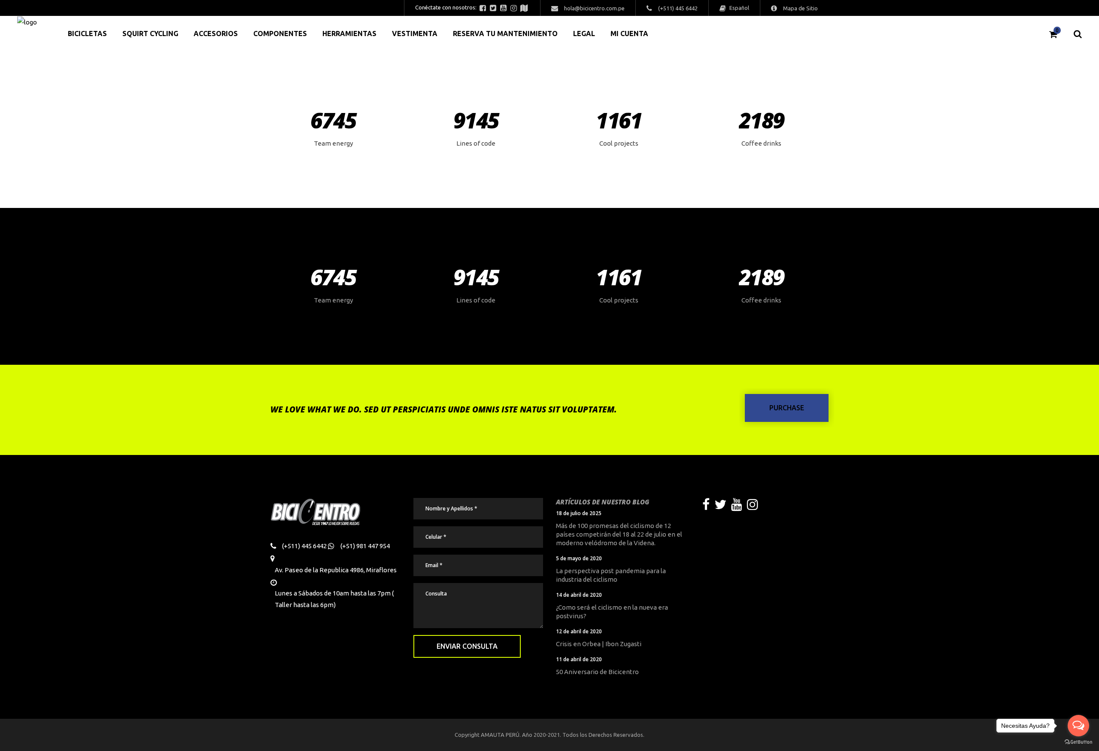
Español (738, 8)
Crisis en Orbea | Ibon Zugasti (598, 643)
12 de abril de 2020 (579, 631)
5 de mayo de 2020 (579, 558)
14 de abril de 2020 (579, 594)
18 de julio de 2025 (578, 513)
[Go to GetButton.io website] (1078, 742)
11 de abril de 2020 (579, 659)
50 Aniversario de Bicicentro (597, 671)
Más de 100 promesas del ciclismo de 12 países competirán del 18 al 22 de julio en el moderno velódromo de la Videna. (619, 534)
